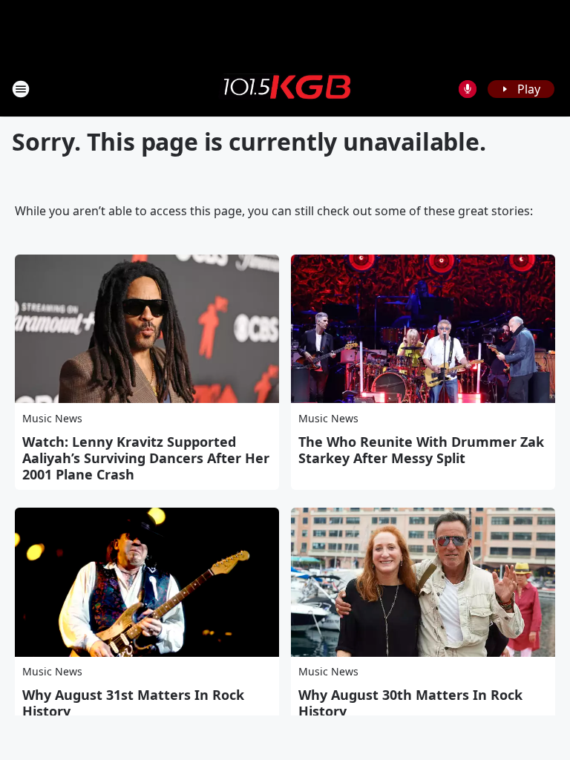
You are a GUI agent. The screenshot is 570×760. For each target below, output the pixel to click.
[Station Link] (285, 88)
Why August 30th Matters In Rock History (410, 703)
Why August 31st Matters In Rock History (133, 703)
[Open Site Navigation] (21, 89)
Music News (52, 418)
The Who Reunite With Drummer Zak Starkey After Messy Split (421, 449)
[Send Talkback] (467, 89)
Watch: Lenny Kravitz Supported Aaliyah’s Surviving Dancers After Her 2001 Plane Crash (145, 457)
